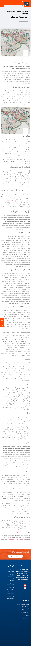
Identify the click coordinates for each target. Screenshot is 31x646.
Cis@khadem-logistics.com (16, 539)
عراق (18, 532)
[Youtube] (25, 585)
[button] (22, 1)
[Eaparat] (25, 588)
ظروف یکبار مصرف (9, 200)
